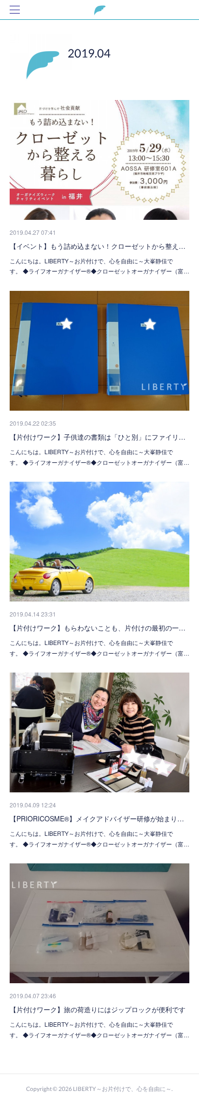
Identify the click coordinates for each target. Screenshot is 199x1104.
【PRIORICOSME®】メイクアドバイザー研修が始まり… (97, 818)
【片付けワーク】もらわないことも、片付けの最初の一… (97, 627)
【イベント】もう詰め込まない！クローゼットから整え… (97, 246)
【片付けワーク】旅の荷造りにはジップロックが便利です (97, 1009)
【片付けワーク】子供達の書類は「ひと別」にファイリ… (97, 437)
